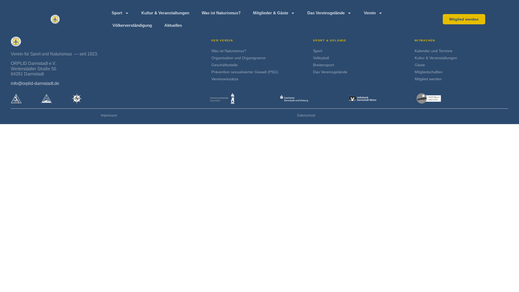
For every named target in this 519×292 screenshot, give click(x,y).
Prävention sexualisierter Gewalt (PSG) (244, 72)
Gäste (420, 65)
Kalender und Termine (434, 51)
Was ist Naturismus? (221, 13)
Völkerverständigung (132, 25)
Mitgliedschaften (429, 72)
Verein (370, 13)
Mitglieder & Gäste (270, 13)
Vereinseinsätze (224, 79)
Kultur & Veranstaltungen (165, 13)
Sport (117, 13)
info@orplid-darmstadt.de (35, 83)
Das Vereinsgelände (326, 13)
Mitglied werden (428, 79)
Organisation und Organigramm (238, 58)
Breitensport (323, 65)
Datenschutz (306, 115)
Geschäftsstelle (224, 65)
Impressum (109, 115)
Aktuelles (173, 25)
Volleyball (321, 58)
